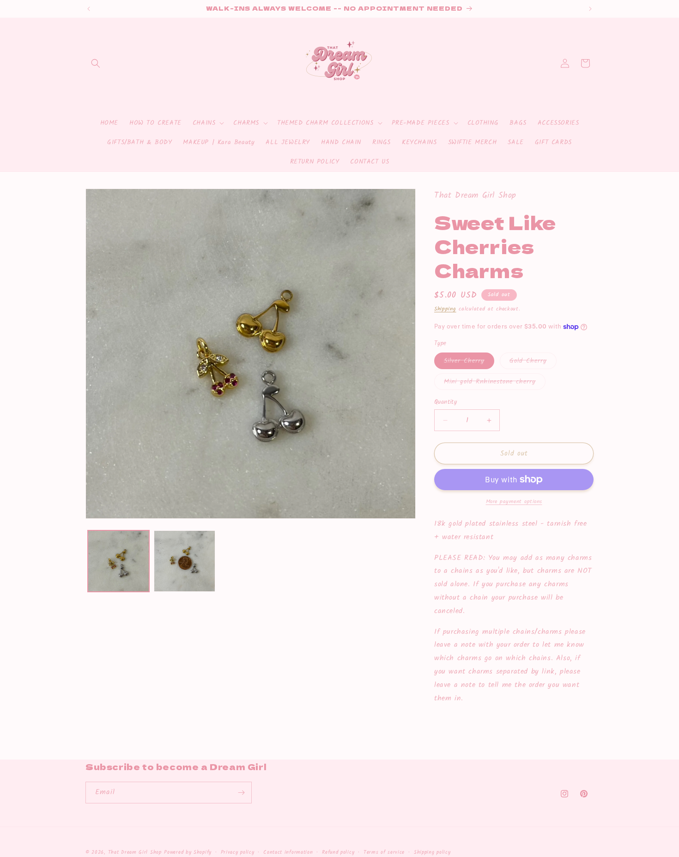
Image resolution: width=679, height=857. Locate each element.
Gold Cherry (533, 362)
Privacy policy (238, 852)
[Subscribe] (241, 792)
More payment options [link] (514, 502)
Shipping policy (432, 852)
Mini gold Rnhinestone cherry (495, 383)
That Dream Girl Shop (135, 852)
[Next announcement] (590, 9)
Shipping (445, 308)
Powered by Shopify (188, 852)
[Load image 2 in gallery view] (184, 561)
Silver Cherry (469, 362)
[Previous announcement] (89, 9)
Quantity (445, 402)
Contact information (288, 852)
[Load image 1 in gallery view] (118, 561)
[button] (95, 63)
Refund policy (338, 852)
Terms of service (384, 852)
